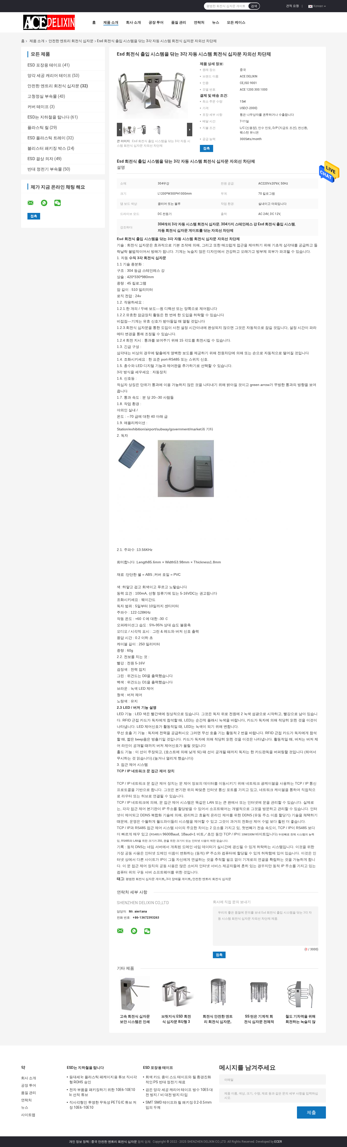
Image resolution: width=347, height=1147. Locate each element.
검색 (254, 6)
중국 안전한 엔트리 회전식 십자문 (114, 1141)
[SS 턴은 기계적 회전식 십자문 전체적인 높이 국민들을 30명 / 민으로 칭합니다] (259, 994)
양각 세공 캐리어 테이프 (49, 75)
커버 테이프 (38, 106)
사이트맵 (28, 1115)
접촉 (206, 148)
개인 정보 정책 (79, 1141)
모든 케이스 (236, 22)
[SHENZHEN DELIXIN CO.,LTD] (49, 22)
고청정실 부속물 (42, 96)
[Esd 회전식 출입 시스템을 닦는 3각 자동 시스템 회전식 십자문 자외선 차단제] (152, 91)
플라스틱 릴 (38, 127)
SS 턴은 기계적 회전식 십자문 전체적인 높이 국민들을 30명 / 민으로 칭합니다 (259, 1019)
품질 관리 (178, 22)
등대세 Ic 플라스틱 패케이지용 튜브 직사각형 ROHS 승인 (103, 1079)
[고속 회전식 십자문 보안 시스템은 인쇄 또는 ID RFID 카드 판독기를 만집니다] (135, 994)
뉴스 (215, 22)
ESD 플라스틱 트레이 (46, 138)
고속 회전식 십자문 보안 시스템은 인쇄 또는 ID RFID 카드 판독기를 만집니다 (135, 1019)
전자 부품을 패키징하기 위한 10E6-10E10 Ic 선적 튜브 (102, 1092)
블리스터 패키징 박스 (46, 148)
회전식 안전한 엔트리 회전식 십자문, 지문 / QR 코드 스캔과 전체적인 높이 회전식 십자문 (217, 1019)
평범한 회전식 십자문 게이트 (145, 879)
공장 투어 (156, 22)
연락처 (199, 22)
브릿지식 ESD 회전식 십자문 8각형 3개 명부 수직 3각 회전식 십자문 (176, 1019)
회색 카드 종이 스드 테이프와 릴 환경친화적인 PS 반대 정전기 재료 (178, 1079)
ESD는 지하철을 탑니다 (48, 117)
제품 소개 (110, 22)
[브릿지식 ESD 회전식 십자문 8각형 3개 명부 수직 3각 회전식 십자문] (176, 994)
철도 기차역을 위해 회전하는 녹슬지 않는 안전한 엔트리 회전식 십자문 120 (300, 1019)
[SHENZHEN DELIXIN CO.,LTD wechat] (60, 203)
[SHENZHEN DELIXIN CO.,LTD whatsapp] (47, 203)
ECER (278, 1141)
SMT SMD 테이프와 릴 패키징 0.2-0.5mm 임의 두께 (179, 1104)
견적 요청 (292, 6)
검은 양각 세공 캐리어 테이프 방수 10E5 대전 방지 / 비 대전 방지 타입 (179, 1092)
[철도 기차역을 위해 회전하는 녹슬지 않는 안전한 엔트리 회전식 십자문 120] (300, 994)
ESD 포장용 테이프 (44, 65)
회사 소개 (133, 22)
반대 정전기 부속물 (44, 169)
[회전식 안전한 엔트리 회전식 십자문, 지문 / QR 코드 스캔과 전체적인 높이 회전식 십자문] (217, 994)
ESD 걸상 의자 (40, 158)
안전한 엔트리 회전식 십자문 (71, 41)
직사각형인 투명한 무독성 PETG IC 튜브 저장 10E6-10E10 (103, 1104)
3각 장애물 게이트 (178, 879)
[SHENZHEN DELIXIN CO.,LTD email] (33, 203)
